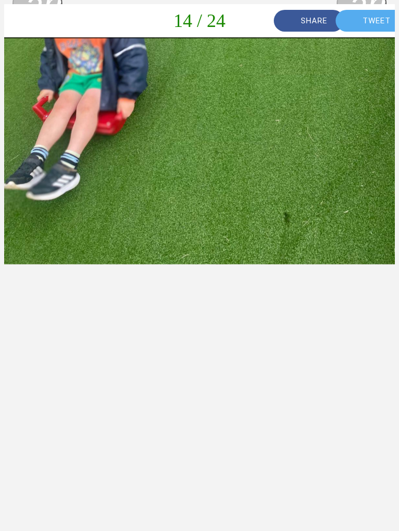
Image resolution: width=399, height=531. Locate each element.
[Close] (21, 21)
